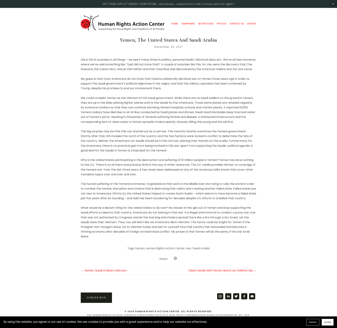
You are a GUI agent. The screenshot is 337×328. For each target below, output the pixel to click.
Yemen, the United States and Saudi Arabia (168, 40)
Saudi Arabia (201, 248)
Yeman (139, 248)
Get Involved (206, 23)
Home (174, 23)
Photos (221, 23)
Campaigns (188, 23)
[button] (333, 4)
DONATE (251, 23)
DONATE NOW (96, 297)
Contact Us (236, 23)
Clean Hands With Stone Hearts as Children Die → (222, 270)
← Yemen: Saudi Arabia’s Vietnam (104, 270)
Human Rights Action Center (165, 248)
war (188, 248)
